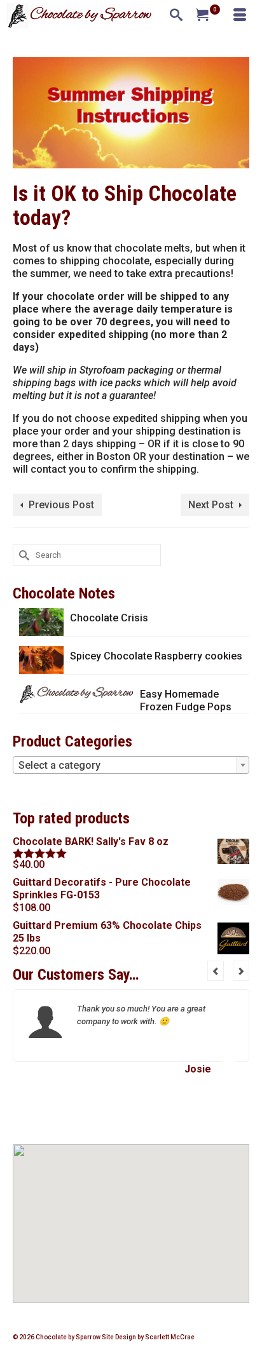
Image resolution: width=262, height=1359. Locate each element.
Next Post (210, 505)
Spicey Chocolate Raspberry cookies (156, 656)
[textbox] (131, 765)
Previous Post (61, 505)
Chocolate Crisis (109, 618)
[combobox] (131, 765)
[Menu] (240, 16)
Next (241, 971)
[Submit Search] (22, 555)
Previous (215, 971)
